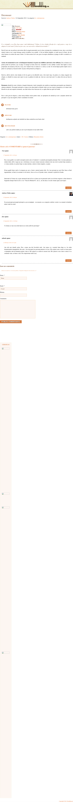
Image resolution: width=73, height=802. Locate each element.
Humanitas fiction (20, 31)
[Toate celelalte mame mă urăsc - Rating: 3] (6, 578)
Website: (2, 292)
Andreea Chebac (10, 18)
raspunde (68, 188)
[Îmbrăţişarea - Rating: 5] (6, 723)
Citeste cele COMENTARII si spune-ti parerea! (17, 146)
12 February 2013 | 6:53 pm (9, 242)
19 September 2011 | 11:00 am (10, 221)
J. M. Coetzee (18, 28)
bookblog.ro (36, 4)
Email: (2, 286)
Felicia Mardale (21, 35)
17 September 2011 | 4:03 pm (10, 155)
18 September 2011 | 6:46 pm (10, 197)
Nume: (2, 275)
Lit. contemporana (39, 18)
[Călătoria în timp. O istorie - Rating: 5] (6, 419)
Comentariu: (3, 298)
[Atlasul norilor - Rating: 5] (6, 498)
